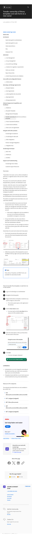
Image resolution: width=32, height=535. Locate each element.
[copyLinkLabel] (23, 464)
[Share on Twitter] (13, 464)
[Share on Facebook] (9, 464)
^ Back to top (27, 486)
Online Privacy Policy (16, 438)
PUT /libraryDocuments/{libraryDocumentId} (16, 393)
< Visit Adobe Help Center (12, 491)
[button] (27, 7)
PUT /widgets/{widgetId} (12, 398)
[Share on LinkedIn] (18, 464)
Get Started (9, 496)
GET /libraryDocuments (12, 402)
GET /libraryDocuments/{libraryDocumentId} (16, 407)
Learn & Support (10, 494)
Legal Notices (6, 438)
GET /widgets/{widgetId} (12, 411)
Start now (9, 524)
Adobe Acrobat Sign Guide (9, 32)
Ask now (8, 514)
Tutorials (8, 500)
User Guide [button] (8, 7)
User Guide (9, 498)
